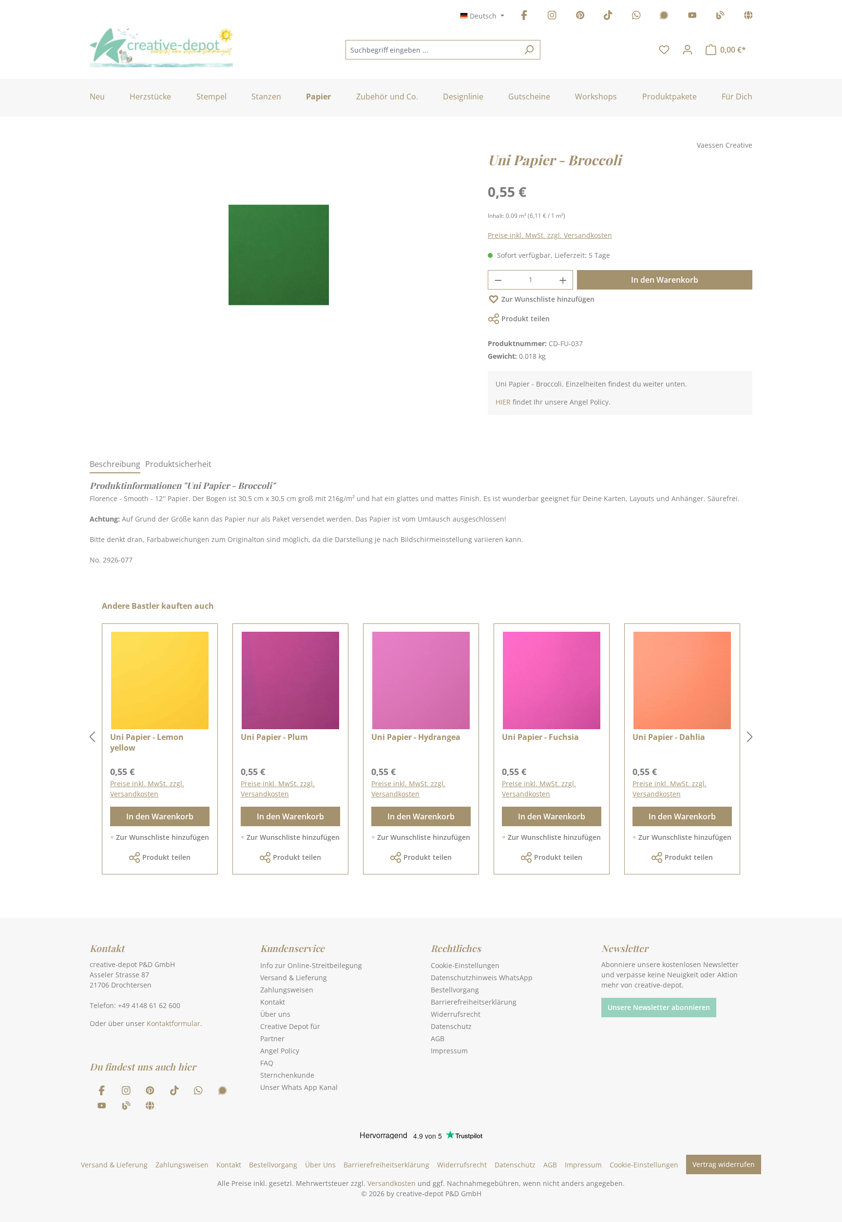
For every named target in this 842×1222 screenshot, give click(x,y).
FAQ (266, 1062)
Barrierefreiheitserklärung (474, 1002)
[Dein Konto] (687, 49)
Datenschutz (451, 1026)
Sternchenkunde (287, 1075)
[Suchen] (528, 49)
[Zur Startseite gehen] (161, 47)
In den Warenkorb (664, 279)
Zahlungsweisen (286, 989)
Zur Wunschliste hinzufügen (547, 299)
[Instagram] (552, 16)
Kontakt (272, 1002)
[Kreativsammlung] (748, 16)
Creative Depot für (290, 1026)
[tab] (115, 464)
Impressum (449, 1050)
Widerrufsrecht (455, 1014)
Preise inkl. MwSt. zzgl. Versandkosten (550, 235)
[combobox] (431, 49)
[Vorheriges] (92, 737)
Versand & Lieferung (293, 977)
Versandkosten (391, 1183)
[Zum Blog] (720, 16)
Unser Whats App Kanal (299, 1087)
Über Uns (320, 1164)
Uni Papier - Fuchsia (540, 737)
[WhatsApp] (636, 16)
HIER (503, 402)
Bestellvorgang (455, 989)
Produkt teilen (525, 318)
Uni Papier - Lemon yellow (147, 742)
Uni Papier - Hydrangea (415, 737)
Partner (272, 1038)
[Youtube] (692, 16)
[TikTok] (608, 16)
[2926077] (279, 255)
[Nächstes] (750, 737)
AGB (437, 1038)
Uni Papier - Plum (274, 737)
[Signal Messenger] (664, 16)
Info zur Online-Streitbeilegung (311, 965)
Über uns (275, 1014)
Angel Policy (279, 1050)
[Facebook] (524, 16)
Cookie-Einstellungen (465, 965)
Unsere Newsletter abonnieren (659, 1007)
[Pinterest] (580, 16)
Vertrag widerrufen (723, 1164)
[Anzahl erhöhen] (563, 280)
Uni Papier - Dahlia (668, 737)
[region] (279, 264)
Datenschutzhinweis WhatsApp (482, 977)
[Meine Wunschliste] (664, 49)
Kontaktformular (173, 1023)
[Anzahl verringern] (498, 280)
